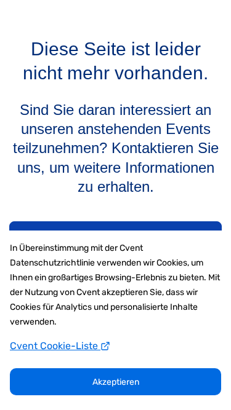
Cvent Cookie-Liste (55, 346)
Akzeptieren (115, 382)
